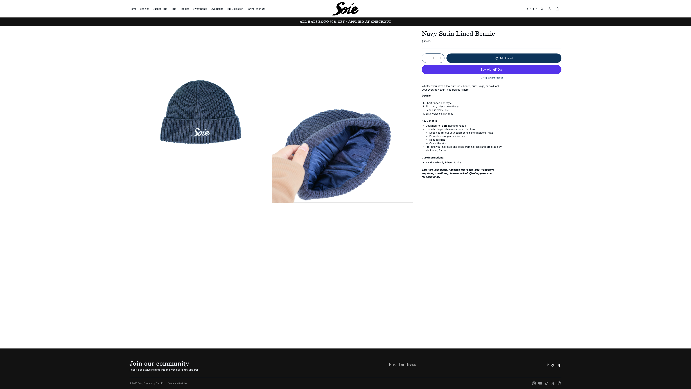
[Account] (550, 9)
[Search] (542, 9)
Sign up (554, 364)
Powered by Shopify (153, 383)
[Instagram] (534, 383)
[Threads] (559, 383)
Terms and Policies (177, 383)
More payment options (492, 78)
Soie (140, 383)
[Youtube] (540, 383)
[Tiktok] (547, 383)
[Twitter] (553, 383)
